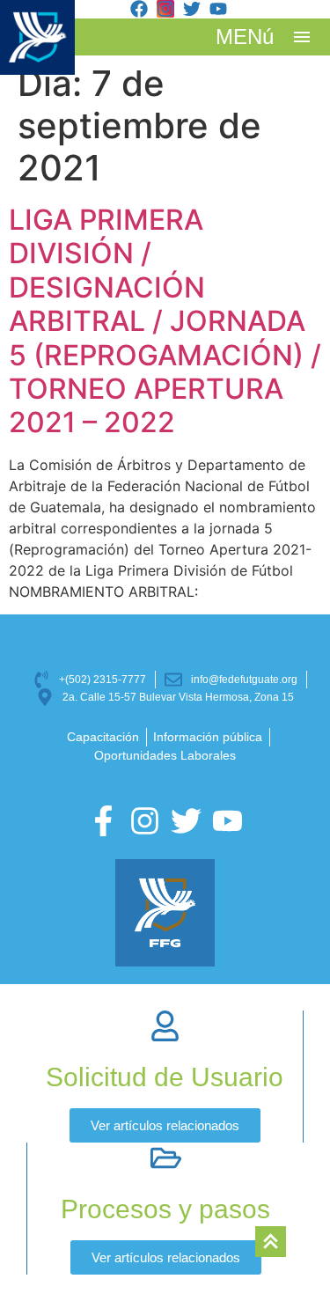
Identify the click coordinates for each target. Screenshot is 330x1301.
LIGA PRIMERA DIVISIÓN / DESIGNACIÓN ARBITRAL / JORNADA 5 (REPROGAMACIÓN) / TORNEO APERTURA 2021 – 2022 (165, 320)
